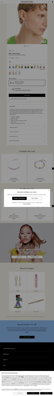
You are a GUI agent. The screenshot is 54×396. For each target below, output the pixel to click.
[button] (48, 190)
